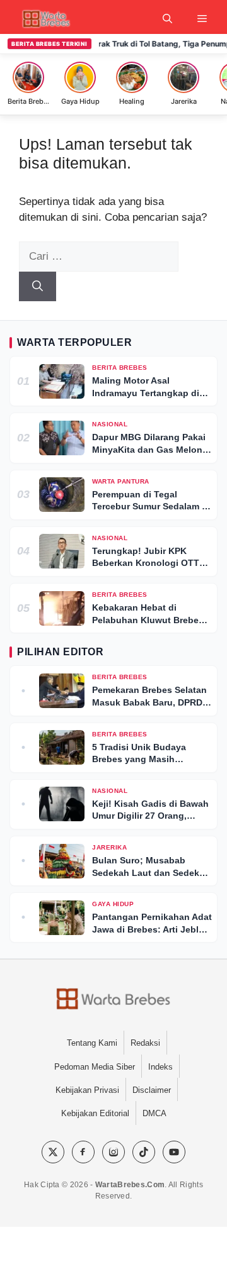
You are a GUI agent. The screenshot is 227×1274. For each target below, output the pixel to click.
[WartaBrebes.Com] (113, 1000)
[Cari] (37, 287)
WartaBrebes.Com (130, 1184)
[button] (167, 19)
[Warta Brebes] (46, 19)
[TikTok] (143, 1152)
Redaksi (145, 1043)
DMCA (154, 1113)
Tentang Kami (92, 1043)
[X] (53, 1152)
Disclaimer (151, 1090)
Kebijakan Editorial (95, 1113)
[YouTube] (174, 1152)
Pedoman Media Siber (94, 1067)
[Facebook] (83, 1152)
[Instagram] (113, 1152)
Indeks (160, 1067)
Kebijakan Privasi (87, 1090)
